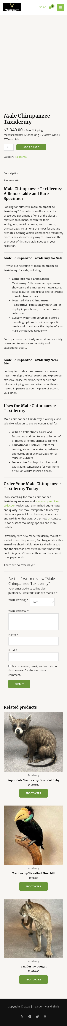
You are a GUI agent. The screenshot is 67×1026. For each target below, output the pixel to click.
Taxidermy (21, 156)
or (49, 518)
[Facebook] (29, 1016)
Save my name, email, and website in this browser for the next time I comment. (32, 670)
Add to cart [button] (33, 793)
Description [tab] (11, 173)
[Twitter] (37, 1016)
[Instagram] (45, 1016)
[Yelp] (22, 1016)
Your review (18, 611)
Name (13, 634)
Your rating (18, 600)
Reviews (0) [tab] (11, 180)
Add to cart (31, 147)
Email (12, 650)
